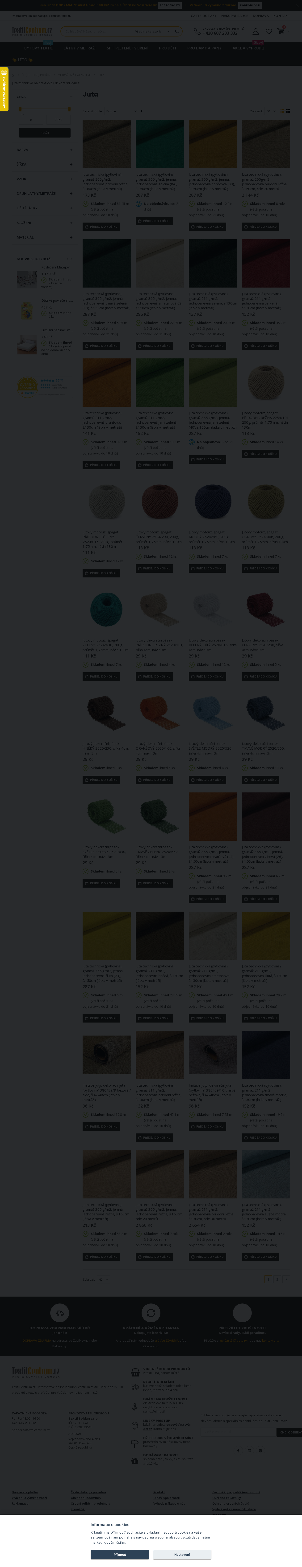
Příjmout (120, 1554)
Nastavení (182, 1554)
